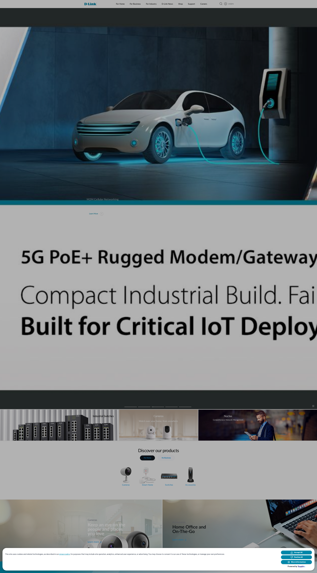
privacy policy (64, 554)
